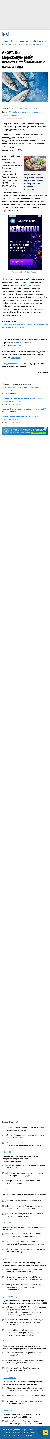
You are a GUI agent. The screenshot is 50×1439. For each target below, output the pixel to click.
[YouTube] (28, 34)
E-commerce (10, 1296)
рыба (15, 112)
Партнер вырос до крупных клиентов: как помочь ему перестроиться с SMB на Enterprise (24, 1347)
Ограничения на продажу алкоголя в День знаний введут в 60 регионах (25, 1361)
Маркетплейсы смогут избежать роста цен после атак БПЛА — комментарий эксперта (25, 1389)
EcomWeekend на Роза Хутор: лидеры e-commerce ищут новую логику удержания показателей (24, 1423)
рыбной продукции (31, 285)
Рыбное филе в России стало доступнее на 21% (24, 409)
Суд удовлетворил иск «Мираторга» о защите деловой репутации (26, 1250)
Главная (5, 41)
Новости (13, 41)
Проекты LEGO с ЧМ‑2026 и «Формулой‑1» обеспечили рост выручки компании (25, 1235)
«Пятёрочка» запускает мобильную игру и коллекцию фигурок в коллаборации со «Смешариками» (25, 1322)
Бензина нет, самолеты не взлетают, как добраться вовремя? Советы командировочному (21, 1158)
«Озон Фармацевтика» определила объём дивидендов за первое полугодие (24, 1270)
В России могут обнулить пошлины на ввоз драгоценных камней (25, 1402)
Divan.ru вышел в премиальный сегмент (24, 1201)
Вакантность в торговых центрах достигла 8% (26, 1396)
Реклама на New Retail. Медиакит (25, 272)
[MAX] (20, 34)
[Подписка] (37, 34)
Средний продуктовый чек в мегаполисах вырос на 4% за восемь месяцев (24, 1207)
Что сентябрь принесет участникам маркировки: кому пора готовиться (25, 1195)
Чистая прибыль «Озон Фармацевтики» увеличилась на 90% (23, 1369)
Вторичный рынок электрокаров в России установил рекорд (24, 1182)
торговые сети (36, 112)
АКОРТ (9, 112)
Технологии (10, 1410)
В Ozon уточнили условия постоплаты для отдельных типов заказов (25, 1215)
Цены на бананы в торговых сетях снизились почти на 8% (26, 1166)
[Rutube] (32, 34)
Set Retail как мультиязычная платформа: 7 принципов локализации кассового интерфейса (24, 1264)
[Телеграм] (11, 34)
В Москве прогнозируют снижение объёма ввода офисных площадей (25, 1174)
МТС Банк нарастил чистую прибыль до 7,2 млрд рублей (25, 1354)
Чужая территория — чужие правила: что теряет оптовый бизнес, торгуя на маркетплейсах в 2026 (25, 1302)
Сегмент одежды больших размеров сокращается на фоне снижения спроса (24, 1144)
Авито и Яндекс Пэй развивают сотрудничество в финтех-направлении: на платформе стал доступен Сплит (25, 1332)
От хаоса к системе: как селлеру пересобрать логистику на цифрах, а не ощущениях (23, 1382)
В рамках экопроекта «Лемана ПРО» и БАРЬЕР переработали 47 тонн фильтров (24, 1278)
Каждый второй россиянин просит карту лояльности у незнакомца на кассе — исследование (24, 1287)
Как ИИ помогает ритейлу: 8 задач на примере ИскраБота (23, 1228)
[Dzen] (24, 34)
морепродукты (24, 112)
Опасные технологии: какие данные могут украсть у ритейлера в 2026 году (22, 1416)
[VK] (16, 34)
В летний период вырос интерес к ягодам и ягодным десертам (25, 1136)
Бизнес (7, 1152)
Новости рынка (25, 41)
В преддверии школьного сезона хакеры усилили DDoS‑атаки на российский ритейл (25, 1242)
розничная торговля (10, 115)
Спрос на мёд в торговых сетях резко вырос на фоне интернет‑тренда (27, 1128)
